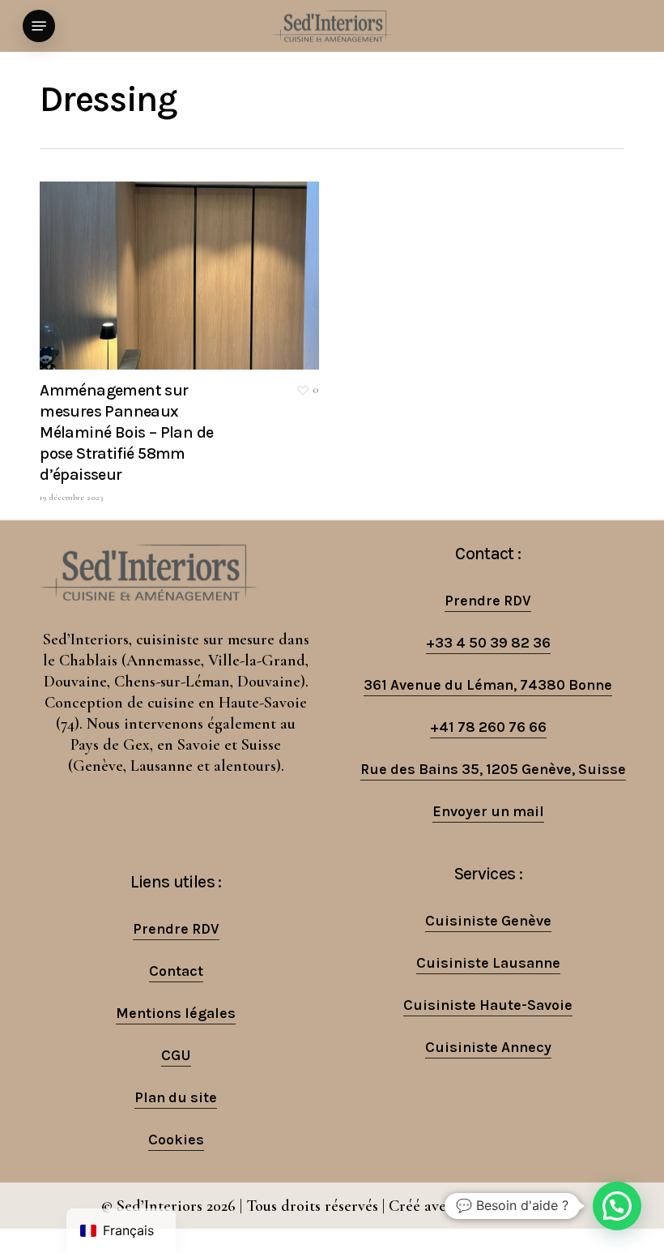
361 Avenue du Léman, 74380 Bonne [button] (488, 685)
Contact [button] (176, 971)
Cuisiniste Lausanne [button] (488, 963)
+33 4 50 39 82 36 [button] (488, 643)
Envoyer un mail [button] (488, 811)
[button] (39, 26)
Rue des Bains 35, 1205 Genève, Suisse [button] (493, 769)
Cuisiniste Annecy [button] (488, 1047)
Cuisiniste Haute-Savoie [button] (487, 1005)
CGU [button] (176, 1055)
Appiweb (533, 1206)
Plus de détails (183, 263)
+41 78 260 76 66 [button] (488, 727)
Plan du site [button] (175, 1097)
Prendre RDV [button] (488, 600)
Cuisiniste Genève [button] (488, 921)
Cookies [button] (176, 1139)
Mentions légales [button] (176, 1013)
